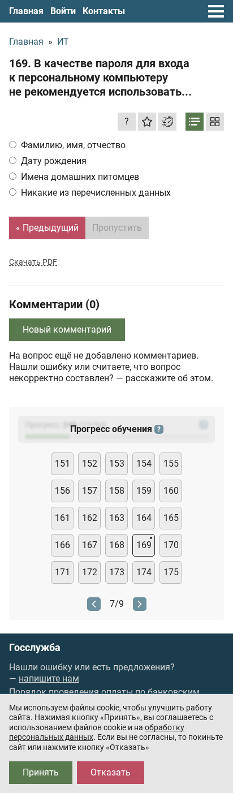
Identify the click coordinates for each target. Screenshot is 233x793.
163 (116, 517)
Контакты (104, 11)
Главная (26, 11)
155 (171, 463)
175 (171, 572)
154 (144, 463)
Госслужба (35, 648)
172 (89, 572)
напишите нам (49, 678)
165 (171, 517)
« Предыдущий (47, 227)
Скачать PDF (33, 261)
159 (144, 490)
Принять (41, 772)
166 (62, 545)
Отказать (110, 772)
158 (116, 490)
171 (62, 572)
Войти (63, 11)
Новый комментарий (67, 329)
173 (116, 572)
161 (62, 517)
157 (89, 490)
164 (144, 517)
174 (144, 572)
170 (171, 545)
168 (116, 545)
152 (89, 463)
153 (116, 463)
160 (171, 490)
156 (62, 490)
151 (62, 463)
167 (89, 545)
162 (89, 517)
